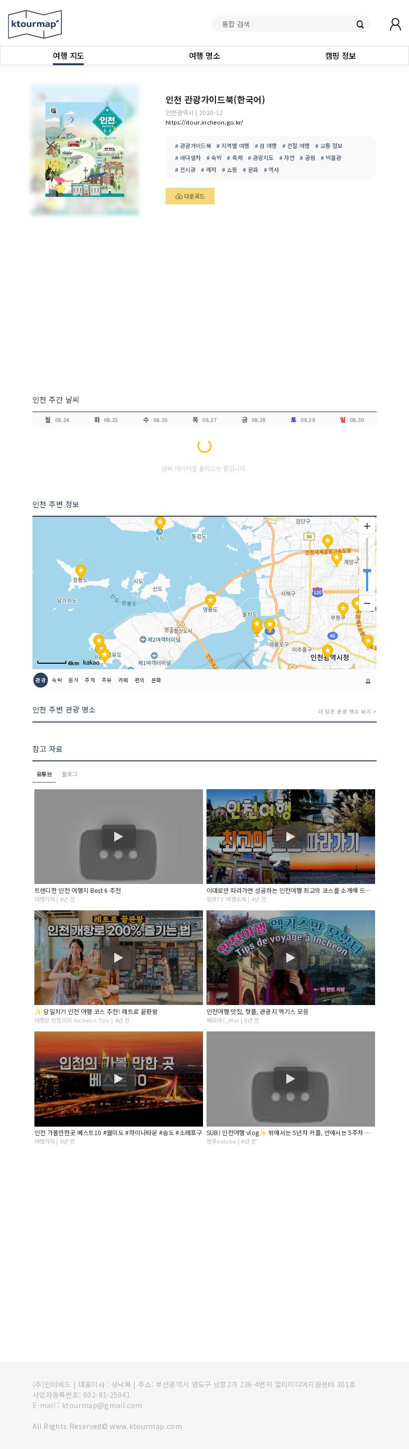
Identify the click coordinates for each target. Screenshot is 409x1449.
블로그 (69, 774)
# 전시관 (185, 169)
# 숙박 (213, 157)
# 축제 (234, 157)
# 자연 (286, 157)
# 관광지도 (260, 157)
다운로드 (194, 196)
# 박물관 (331, 157)
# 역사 (271, 169)
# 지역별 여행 (232, 145)
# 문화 (250, 169)
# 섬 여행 (266, 145)
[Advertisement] (204, 303)
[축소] (367, 603)
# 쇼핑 (229, 169)
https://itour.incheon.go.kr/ (204, 122)
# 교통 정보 (328, 145)
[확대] (367, 526)
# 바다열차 (188, 157)
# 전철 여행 (295, 145)
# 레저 (208, 169)
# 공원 (307, 157)
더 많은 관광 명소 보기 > (347, 711)
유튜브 (44, 774)
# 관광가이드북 (193, 145)
